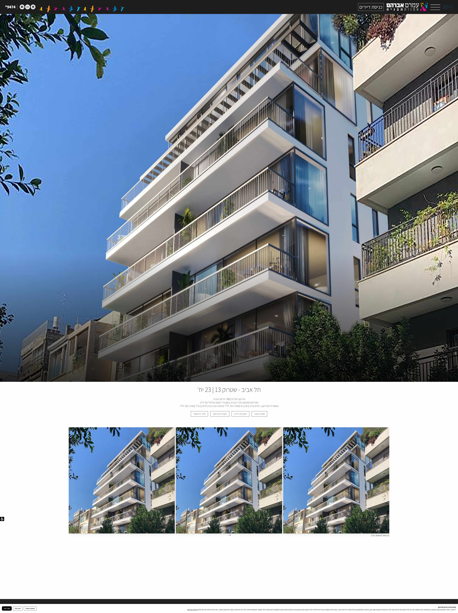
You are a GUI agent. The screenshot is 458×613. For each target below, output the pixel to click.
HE (445, 7)
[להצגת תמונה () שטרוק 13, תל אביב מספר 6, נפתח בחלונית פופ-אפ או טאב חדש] (336, 480)
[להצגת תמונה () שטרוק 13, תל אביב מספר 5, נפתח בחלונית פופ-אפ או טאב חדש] (229, 480)
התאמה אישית (30, 608)
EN (451, 7)
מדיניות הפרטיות (192, 610)
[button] (435, 8)
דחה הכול (18, 608)
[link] (407, 7)
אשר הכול (7, 608)
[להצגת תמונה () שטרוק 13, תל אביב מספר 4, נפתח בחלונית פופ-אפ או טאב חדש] (122, 480)
